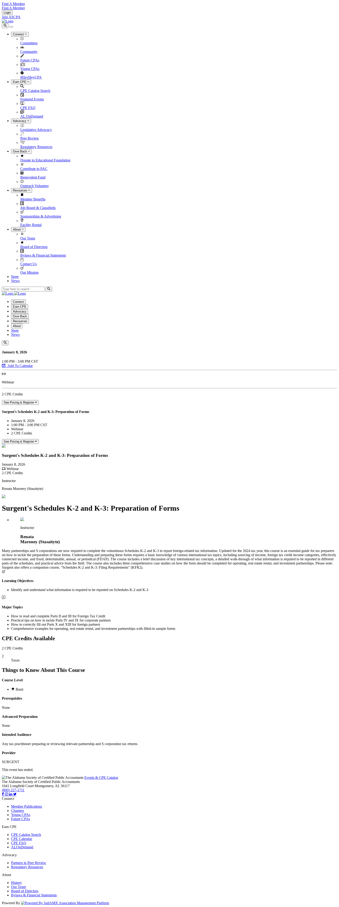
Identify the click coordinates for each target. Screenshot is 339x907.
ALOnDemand (22, 847)
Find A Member (13, 4)
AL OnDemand (31, 116)
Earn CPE (20, 82)
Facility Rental (31, 225)
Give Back (20, 151)
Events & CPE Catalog (101, 778)
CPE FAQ (28, 108)
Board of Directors (34, 247)
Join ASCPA (11, 17)
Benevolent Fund (32, 177)
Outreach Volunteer (34, 186)
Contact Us (28, 264)
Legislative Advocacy (36, 130)
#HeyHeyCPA (31, 77)
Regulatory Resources (36, 147)
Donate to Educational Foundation (45, 160)
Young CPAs (29, 69)
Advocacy (20, 121)
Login (7, 12)
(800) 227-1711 (13, 790)
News (15, 281)
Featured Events (32, 99)
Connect (19, 34)
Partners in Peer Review (28, 863)
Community (29, 52)
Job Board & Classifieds (38, 208)
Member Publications (26, 806)
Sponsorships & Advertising (40, 216)
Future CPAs (29, 60)
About (17, 229)
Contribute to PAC (34, 169)
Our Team (27, 238)
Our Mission (29, 272)
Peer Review (29, 138)
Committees (29, 43)
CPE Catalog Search (35, 91)
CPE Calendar (21, 839)
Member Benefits (32, 199)
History (16, 883)
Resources (20, 190)
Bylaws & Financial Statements (43, 255)
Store (15, 277)
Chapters (17, 811)
